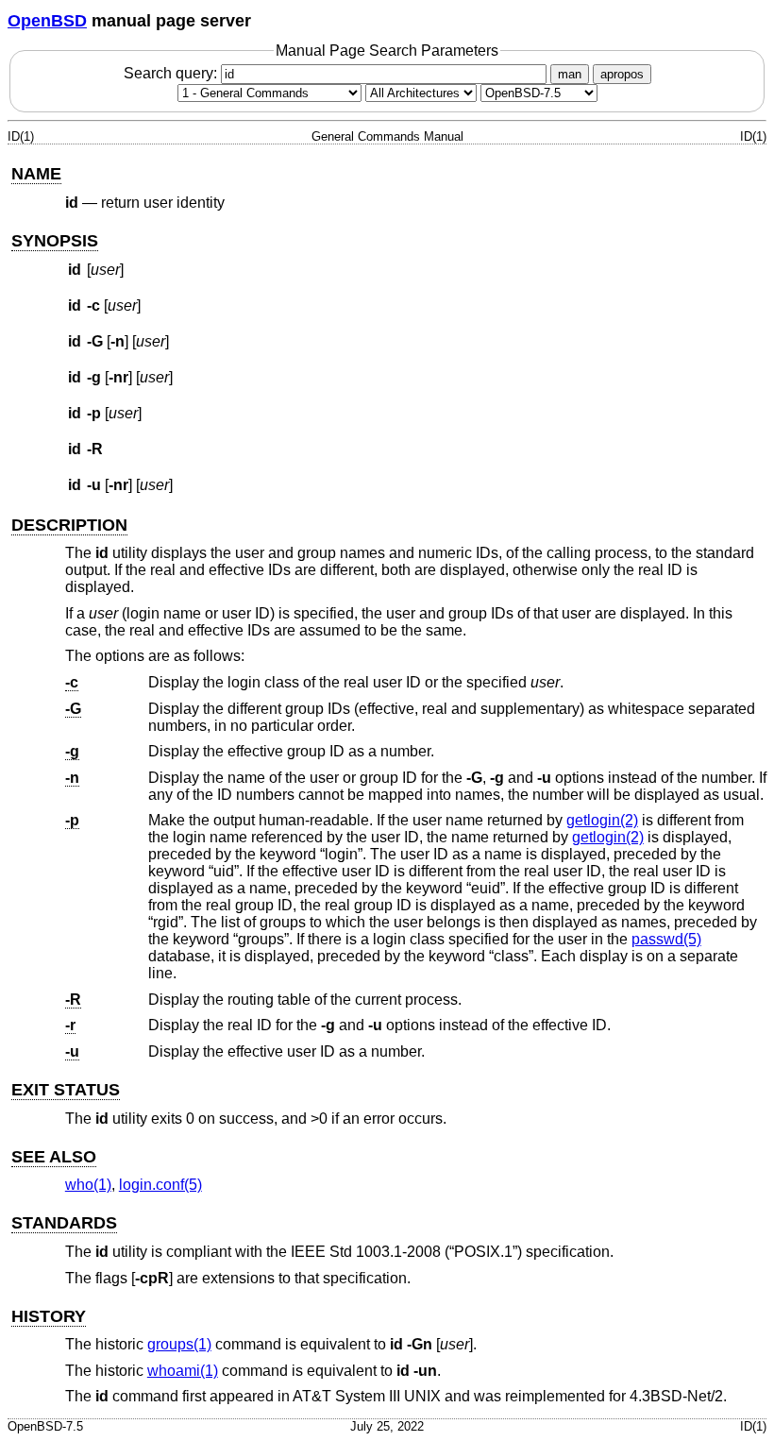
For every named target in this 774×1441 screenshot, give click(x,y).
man (569, 74)
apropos (622, 74)
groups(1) (179, 1344)
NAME (36, 173)
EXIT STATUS (65, 1089)
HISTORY (48, 1316)
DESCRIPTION (69, 525)
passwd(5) (666, 939)
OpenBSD (47, 20)
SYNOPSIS (54, 240)
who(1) (88, 1185)
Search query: (172, 73)
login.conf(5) (160, 1185)
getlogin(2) (602, 820)
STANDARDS (64, 1222)
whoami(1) (182, 1371)
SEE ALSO (53, 1156)
